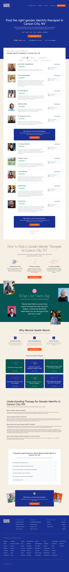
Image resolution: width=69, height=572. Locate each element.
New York (37, 550)
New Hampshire (38, 543)
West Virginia (63, 541)
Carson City (17, 51)
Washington (54, 555)
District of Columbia (15, 543)
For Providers (52, 5)
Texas (53, 546)
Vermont (54, 550)
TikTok (64, 526)
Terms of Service (19, 529)
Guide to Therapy (20, 524)
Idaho (12, 552)
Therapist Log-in (33, 524)
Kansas (22, 546)
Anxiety (27, 32)
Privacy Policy (50, 526)
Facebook (63, 522)
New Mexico (38, 548)
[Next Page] (38, 233)
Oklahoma (46, 543)
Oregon (45, 546)
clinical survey (53, 438)
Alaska (4, 543)
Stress (31, 32)
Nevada (12, 51)
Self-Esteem (45, 32)
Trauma (34, 32)
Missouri (29, 550)
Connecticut (6, 555)
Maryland (23, 555)
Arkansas (5, 548)
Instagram (63, 524)
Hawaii (12, 550)
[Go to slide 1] (33, 316)
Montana (29, 552)
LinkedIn (64, 529)
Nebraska (29, 555)
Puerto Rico (46, 550)
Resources (46, 5)
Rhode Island (46, 552)
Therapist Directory (20, 526)
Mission (48, 522)
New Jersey (37, 546)
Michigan (29, 543)
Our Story (49, 524)
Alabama (5, 541)
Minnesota (29, 546)
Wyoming (62, 546)
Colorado (5, 552)
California (5, 550)
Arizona (5, 546)
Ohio (45, 541)
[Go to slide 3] (35, 316)
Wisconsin (62, 543)
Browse (8, 51)
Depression (39, 32)
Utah (53, 548)
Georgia (12, 548)
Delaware (13, 541)
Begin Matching (61, 5)
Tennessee (54, 543)
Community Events (32, 5)
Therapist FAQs (33, 526)
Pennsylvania (46, 548)
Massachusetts (30, 541)
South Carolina (47, 555)
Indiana (22, 541)
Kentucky (23, 548)
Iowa (22, 543)
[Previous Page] (30, 233)
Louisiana (23, 550)
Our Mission (40, 5)
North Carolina (38, 552)
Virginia (53, 552)
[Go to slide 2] (34, 316)
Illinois (12, 555)
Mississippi (29, 548)
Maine (22, 552)
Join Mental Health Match (35, 522)
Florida (12, 546)
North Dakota (38, 555)
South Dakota (55, 541)
